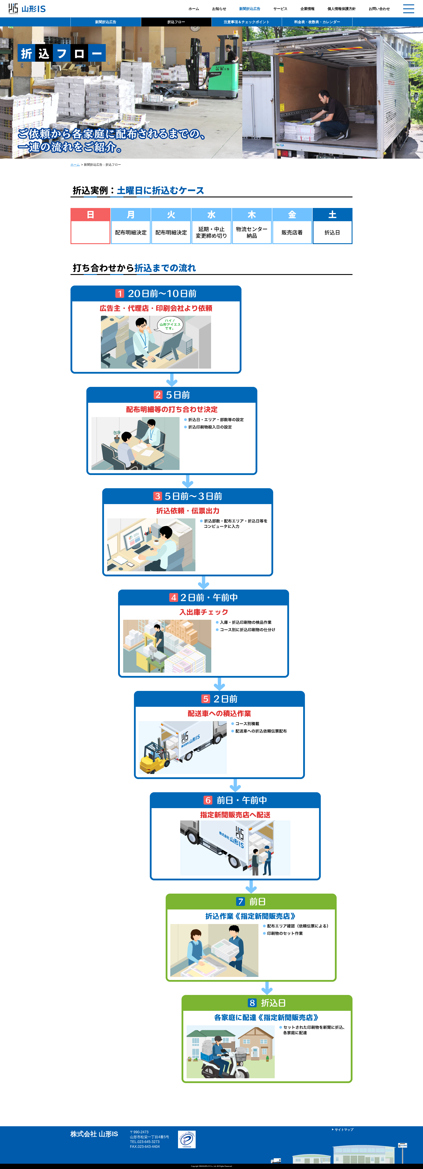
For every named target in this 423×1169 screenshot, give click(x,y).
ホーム (194, 9)
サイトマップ (344, 1129)
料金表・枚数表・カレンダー (317, 22)
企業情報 (308, 9)
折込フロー (176, 22)
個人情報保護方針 (342, 9)
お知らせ (219, 9)
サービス (280, 9)
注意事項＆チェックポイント (247, 22)
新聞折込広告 (249, 9)
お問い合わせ (379, 9)
